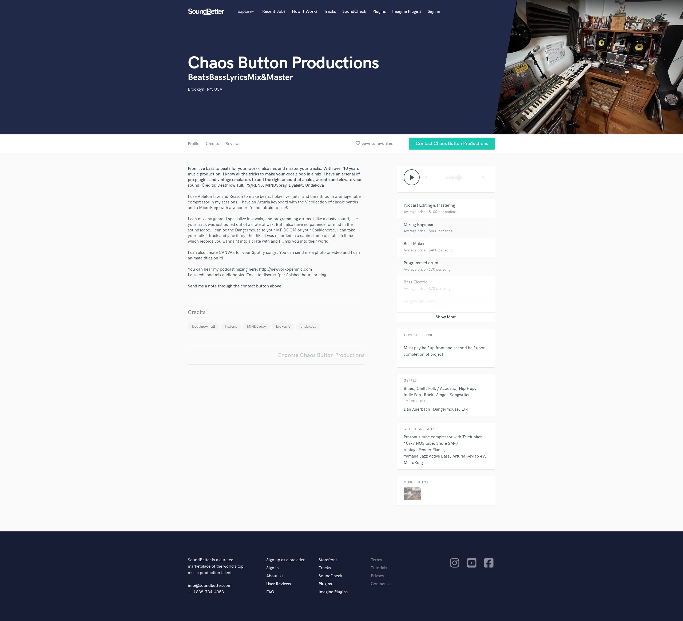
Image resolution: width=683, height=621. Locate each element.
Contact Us (381, 584)
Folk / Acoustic (442, 388)
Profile (193, 143)
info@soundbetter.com (209, 585)
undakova (308, 326)
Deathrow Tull (203, 326)
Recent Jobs (273, 11)
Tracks (330, 11)
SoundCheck (354, 11)
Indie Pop (412, 395)
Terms (376, 560)
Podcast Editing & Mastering (429, 205)
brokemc (283, 326)
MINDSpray (256, 326)
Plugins (379, 11)
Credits (212, 143)
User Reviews (278, 584)
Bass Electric (415, 282)
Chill (421, 388)
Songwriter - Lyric (420, 301)
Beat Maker (414, 243)
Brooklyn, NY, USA (205, 89)
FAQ (270, 592)
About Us (274, 576)
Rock (428, 395)
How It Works (304, 11)
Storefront (328, 560)
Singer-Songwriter (453, 395)
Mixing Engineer (419, 224)
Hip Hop (467, 388)
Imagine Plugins (406, 11)
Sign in (434, 11)
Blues (409, 388)
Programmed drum (421, 263)
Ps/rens (231, 326)
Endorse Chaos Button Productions (321, 355)
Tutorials (379, 568)
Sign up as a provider (285, 560)
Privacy (377, 576)
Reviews (232, 143)
